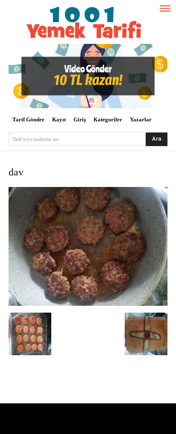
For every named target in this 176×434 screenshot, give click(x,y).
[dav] (88, 304)
